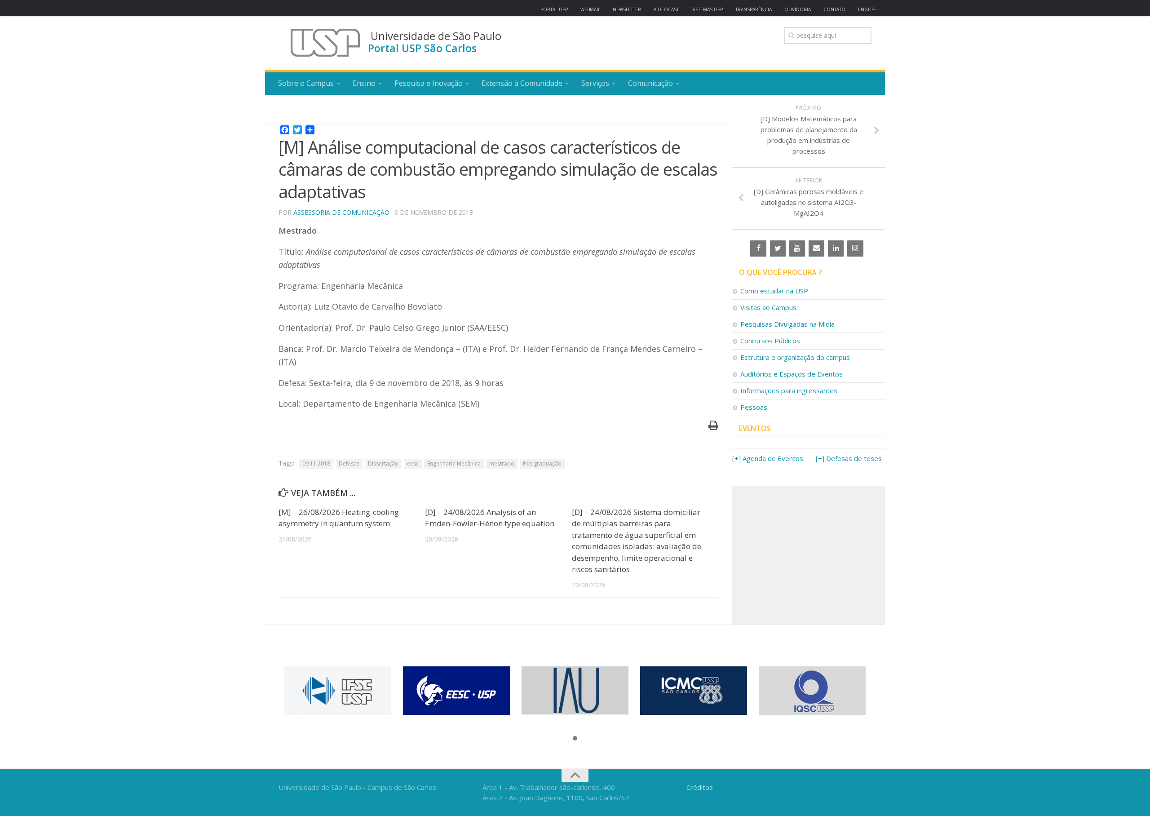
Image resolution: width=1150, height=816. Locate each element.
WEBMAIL (590, 9)
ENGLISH (868, 9)
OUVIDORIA (797, 9)
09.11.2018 (316, 463)
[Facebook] (758, 248)
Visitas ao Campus (768, 307)
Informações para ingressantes (788, 390)
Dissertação (383, 463)
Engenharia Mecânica (454, 463)
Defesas (349, 463)
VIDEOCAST (666, 9)
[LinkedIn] (836, 248)
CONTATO (834, 9)
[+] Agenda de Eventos (767, 458)
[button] (575, 738)
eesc (413, 463)
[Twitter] (778, 248)
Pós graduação (542, 463)
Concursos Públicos (770, 340)
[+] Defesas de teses (849, 458)
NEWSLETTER (627, 9)
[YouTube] (797, 248)
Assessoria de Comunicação (341, 212)
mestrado (501, 463)
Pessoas (753, 407)
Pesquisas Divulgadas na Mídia (787, 323)
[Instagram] (855, 248)
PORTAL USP (554, 9)
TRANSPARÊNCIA (753, 9)
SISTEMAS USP (707, 9)
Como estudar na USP (774, 290)
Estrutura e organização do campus (795, 357)
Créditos (699, 787)
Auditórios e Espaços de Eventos (791, 373)
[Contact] (816, 248)
